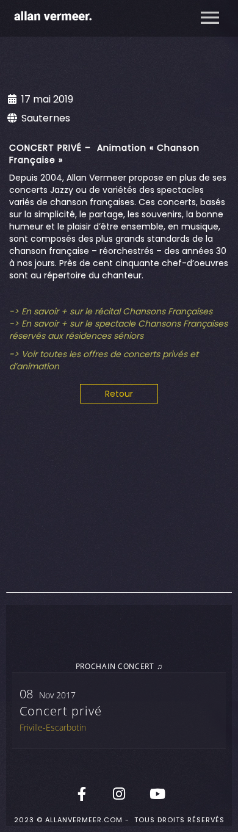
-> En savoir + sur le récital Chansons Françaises (110, 311)
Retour (119, 394)
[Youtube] (156, 794)
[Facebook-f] (82, 794)
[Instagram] (119, 794)
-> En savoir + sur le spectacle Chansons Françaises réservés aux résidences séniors (118, 329)
